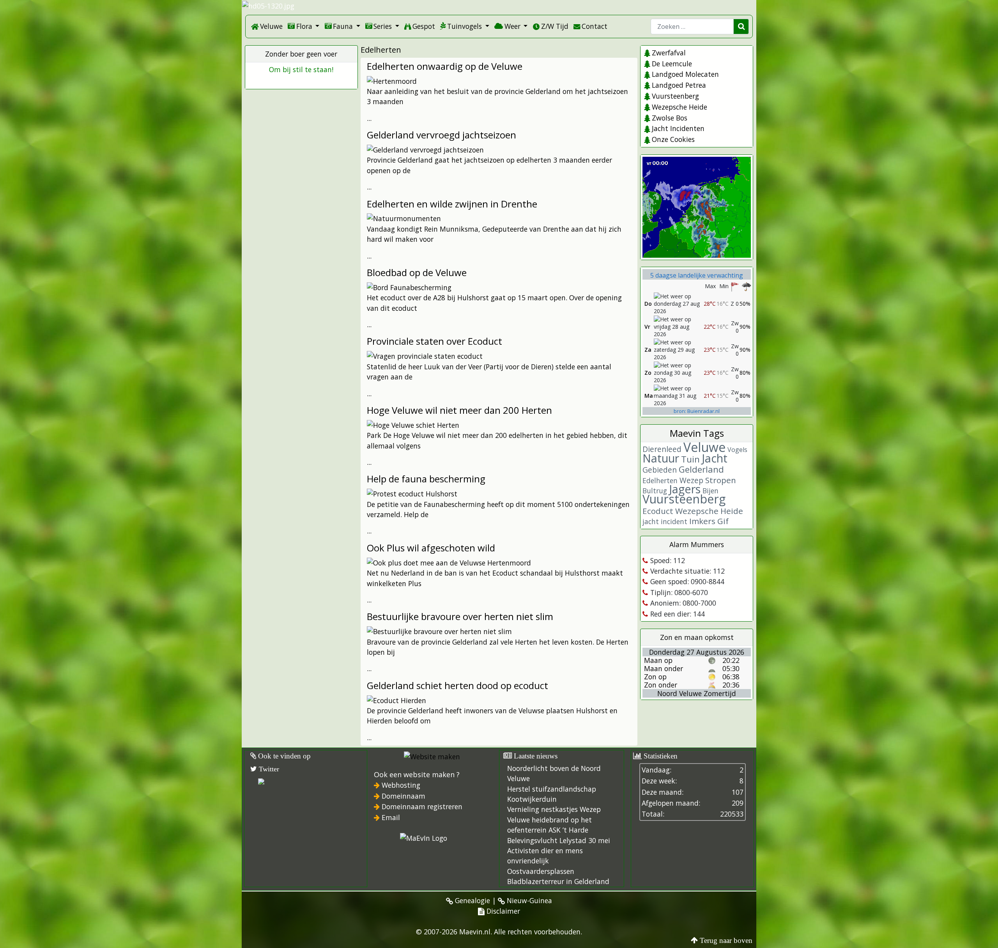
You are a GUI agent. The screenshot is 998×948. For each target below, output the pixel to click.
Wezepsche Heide (679, 107)
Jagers (685, 488)
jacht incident (664, 521)
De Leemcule (672, 63)
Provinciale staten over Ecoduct (434, 341)
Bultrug (654, 490)
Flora (304, 26)
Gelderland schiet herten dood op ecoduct (457, 685)
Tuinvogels (464, 26)
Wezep (691, 480)
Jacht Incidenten (678, 128)
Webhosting (401, 785)
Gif (723, 521)
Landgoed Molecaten (685, 74)
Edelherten (660, 480)
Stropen (720, 480)
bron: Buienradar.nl (697, 411)
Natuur (660, 458)
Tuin (690, 459)
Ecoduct (657, 510)
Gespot (423, 26)
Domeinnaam (403, 796)
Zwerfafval (668, 52)
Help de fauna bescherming (426, 478)
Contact (594, 26)
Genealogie (471, 900)
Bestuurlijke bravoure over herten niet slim (460, 616)
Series (382, 26)
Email (391, 817)
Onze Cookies (673, 139)
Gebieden (659, 469)
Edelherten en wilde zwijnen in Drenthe (452, 203)
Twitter (268, 769)
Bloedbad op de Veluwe (417, 272)
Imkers (702, 521)
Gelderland (701, 469)
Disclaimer (502, 911)
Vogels (737, 449)
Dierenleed (661, 449)
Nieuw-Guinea (528, 900)
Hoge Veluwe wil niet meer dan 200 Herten (459, 410)
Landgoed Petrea (679, 85)
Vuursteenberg (675, 96)
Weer (512, 26)
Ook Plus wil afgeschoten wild (431, 547)
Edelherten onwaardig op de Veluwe (444, 66)
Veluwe (271, 26)
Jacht (714, 458)
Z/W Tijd (554, 26)
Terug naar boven (726, 940)
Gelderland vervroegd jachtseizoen (441, 134)
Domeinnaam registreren (422, 806)
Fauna (343, 26)
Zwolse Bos (669, 117)
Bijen (710, 490)
